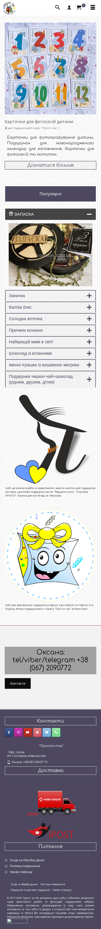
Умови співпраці (21, 872)
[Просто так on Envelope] (47, 732)
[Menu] (93, 8)
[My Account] (69, 8)
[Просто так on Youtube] (27, 732)
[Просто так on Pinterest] (37, 732)
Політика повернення (25, 866)
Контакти (17, 683)
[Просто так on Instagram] (18, 732)
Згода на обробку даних (27, 860)
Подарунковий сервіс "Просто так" (35, 128)
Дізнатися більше (50, 165)
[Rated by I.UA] (17, 920)
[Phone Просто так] (56, 732)
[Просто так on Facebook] (9, 732)
